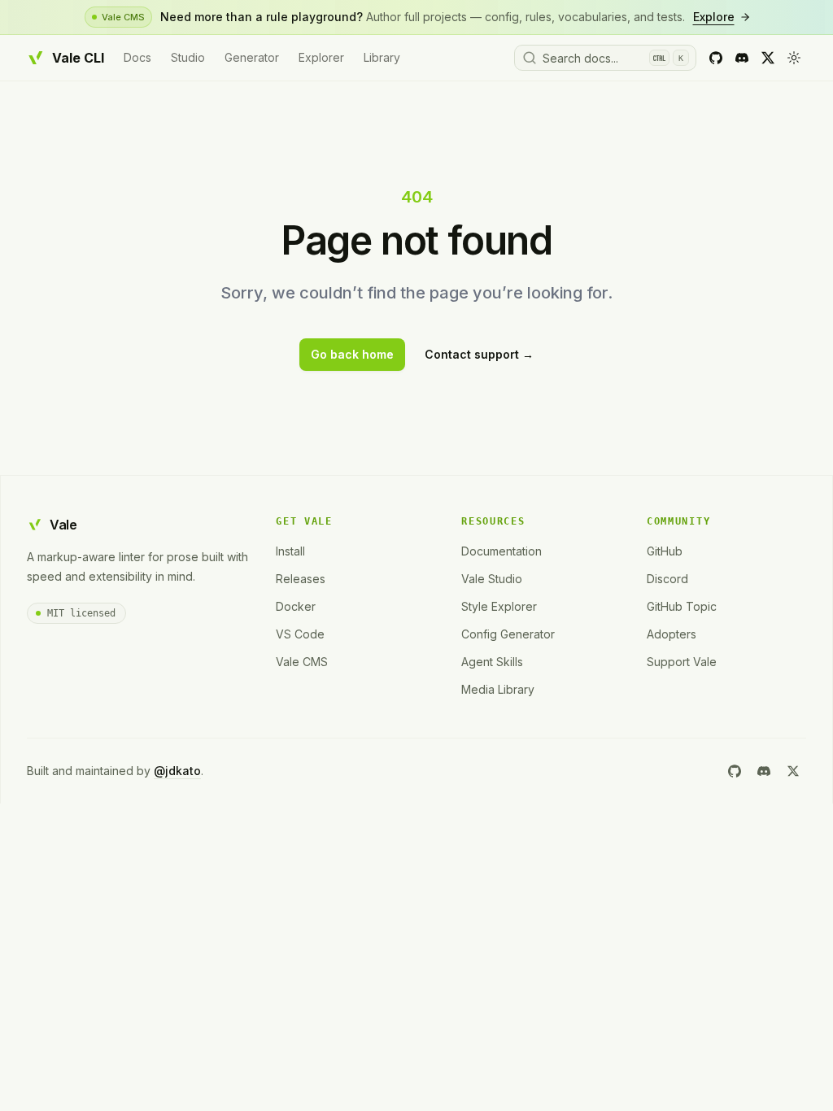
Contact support (479, 354)
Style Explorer (499, 606)
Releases (300, 579)
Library (382, 57)
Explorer (321, 57)
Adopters (671, 634)
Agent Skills (492, 662)
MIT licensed (81, 613)
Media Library (497, 689)
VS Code (300, 634)
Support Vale (682, 662)
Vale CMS (302, 662)
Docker (296, 606)
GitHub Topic (682, 606)
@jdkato (177, 771)
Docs (137, 57)
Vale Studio (491, 579)
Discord (667, 579)
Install (290, 551)
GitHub (665, 551)
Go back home (352, 354)
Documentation (501, 551)
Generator (252, 57)
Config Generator (508, 634)
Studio (188, 57)
